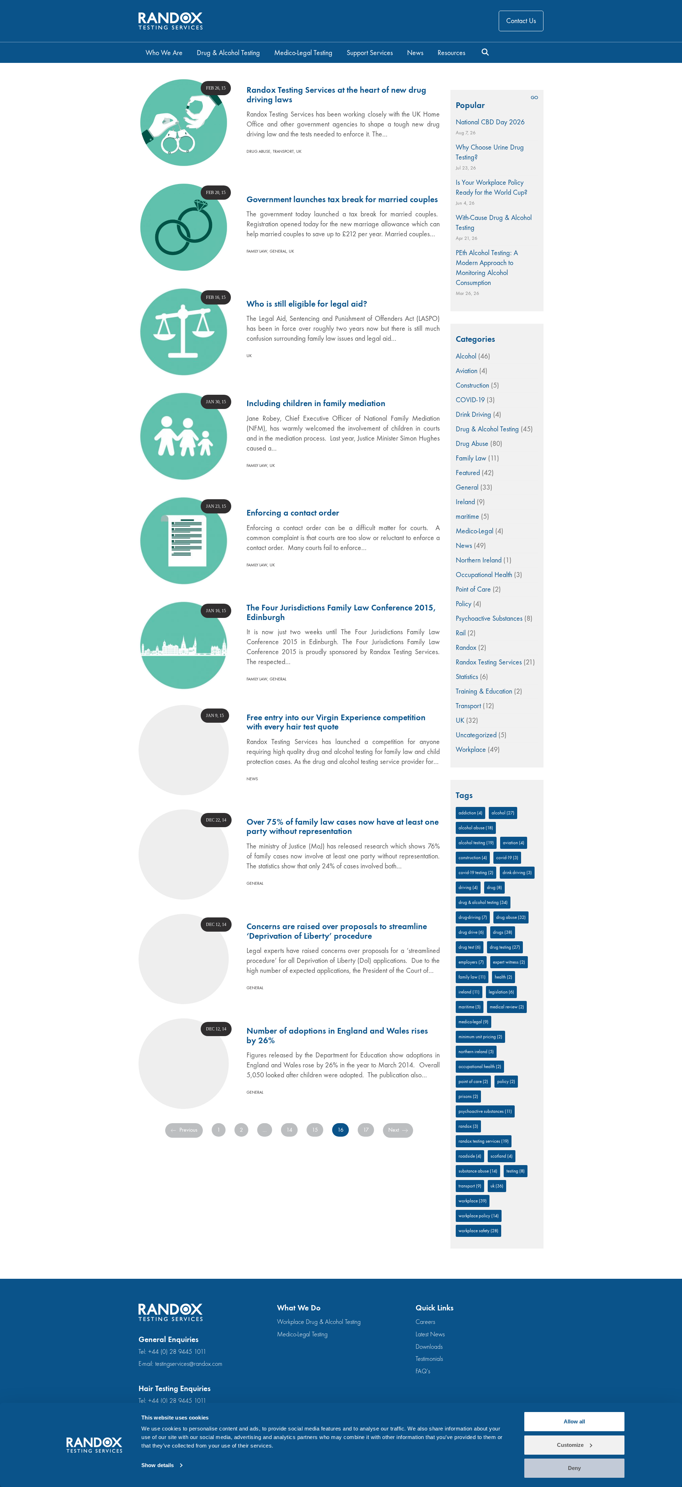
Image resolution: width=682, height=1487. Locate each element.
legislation (501, 992)
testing (516, 1171)
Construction (472, 385)
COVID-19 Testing (476, 872)
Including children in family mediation (316, 403)
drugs (502, 932)
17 (366, 1129)
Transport (283, 151)
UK (299, 151)
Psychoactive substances (485, 1111)
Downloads (429, 1347)
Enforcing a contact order (293, 512)
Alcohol (466, 356)
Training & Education (484, 691)
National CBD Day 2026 (490, 122)
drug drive (471, 932)
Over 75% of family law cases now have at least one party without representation (343, 826)
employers (471, 962)
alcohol (503, 812)
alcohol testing (476, 842)
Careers (425, 1322)
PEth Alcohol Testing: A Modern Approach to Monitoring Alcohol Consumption (487, 268)
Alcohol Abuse (476, 827)
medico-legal (473, 1021)
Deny (574, 1468)
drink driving (517, 872)
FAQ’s (423, 1371)
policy (506, 1081)
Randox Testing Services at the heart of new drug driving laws (336, 94)
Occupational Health (484, 575)
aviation (513, 842)
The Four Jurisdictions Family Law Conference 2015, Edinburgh (341, 612)
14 (289, 1129)
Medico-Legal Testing (302, 1334)
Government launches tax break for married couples (342, 199)
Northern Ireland (479, 560)
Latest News (430, 1334)
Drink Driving (473, 414)
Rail (461, 633)
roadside (470, 1156)
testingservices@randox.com (188, 1364)
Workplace (471, 749)
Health (503, 977)
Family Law (257, 251)
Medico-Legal (474, 531)
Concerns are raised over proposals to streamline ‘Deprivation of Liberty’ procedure (337, 931)
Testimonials (429, 1359)
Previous (187, 1129)
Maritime (470, 1006)
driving (468, 887)
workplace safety (478, 1230)
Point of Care (473, 589)
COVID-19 (470, 400)
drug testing (505, 947)
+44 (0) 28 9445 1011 (177, 1352)
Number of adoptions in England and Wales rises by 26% (337, 1035)
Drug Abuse (258, 151)
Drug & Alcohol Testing (487, 429)
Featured (468, 473)
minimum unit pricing (480, 1036)
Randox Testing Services (489, 662)
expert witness (509, 962)
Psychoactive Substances (489, 618)
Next (394, 1129)
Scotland (502, 1156)
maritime (467, 516)
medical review (507, 1006)
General (278, 251)
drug (494, 887)
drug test (470, 947)
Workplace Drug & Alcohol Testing (319, 1322)
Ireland (465, 502)
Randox (466, 647)
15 (315, 1129)
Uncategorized (476, 735)
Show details (157, 1465)
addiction (470, 812)
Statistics (467, 677)
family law (472, 977)
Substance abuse (478, 1171)
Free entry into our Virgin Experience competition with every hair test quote (336, 722)
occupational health (480, 1066)
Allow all (574, 1421)
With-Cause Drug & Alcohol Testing (494, 223)
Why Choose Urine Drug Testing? (490, 152)
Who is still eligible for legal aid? (307, 303)
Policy (463, 604)
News (252, 778)
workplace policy (479, 1215)
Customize (570, 1445)
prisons (468, 1096)
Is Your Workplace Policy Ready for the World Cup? (491, 187)
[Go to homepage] (170, 21)
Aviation (466, 371)
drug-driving (473, 917)
